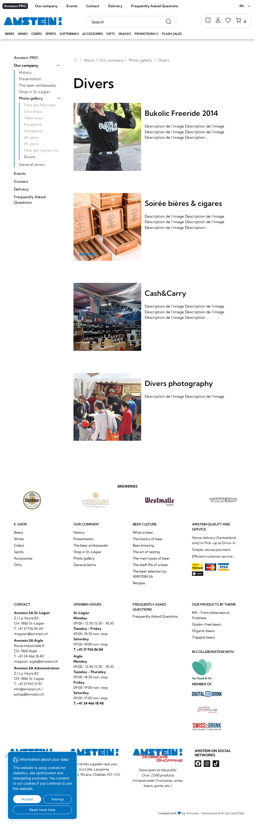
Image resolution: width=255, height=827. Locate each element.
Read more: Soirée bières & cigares (157, 228)
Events (71, 6)
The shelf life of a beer (150, 565)
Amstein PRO (15, 6)
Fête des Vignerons (41, 150)
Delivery (115, 6)
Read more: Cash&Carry (157, 318)
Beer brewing (143, 545)
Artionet (192, 813)
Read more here (42, 810)
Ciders (36, 34)
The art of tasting (146, 552)
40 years (31, 137)
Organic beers (203, 631)
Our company (46, 6)
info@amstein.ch (27, 689)
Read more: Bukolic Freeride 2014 (157, 138)
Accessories (92, 34)
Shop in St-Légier (34, 91)
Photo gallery (31, 98)
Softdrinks (69, 34)
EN (242, 6)
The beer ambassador (38, 85)
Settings (57, 799)
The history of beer (148, 539)
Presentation (30, 78)
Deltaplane (33, 130)
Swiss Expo (33, 111)
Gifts (110, 34)
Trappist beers (203, 637)
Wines (23, 34)
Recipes (139, 583)
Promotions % (146, 34)
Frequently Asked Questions (154, 6)
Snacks (124, 34)
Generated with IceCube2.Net (223, 813)
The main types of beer (151, 558)
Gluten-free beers (206, 624)
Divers (29, 156)
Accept (27, 799)
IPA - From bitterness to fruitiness (211, 615)
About (88, 60)
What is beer (143, 532)
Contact (92, 6)
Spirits (50, 34)
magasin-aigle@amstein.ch (36, 661)
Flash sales (172, 34)
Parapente (33, 124)
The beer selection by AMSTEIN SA (150, 574)
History (25, 72)
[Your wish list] (228, 20)
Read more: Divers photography (157, 408)
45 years (31, 143)
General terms (31, 164)
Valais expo (33, 118)
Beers (9, 34)
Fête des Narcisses (40, 105)
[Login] (218, 20)
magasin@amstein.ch (31, 634)
